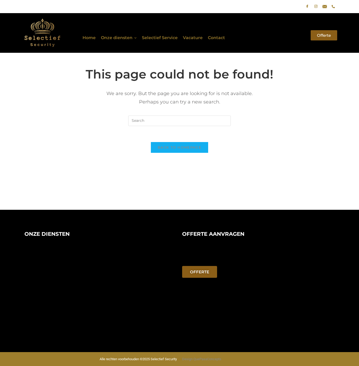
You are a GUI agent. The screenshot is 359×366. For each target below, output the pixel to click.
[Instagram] (316, 7)
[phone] (333, 7)
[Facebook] (307, 7)
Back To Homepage (179, 147)
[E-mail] (325, 7)
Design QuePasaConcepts (201, 359)
